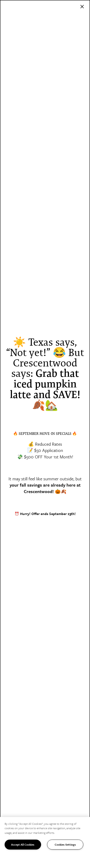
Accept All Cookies (22, 844)
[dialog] (45, 426)
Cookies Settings (65, 844)
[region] (45, 835)
